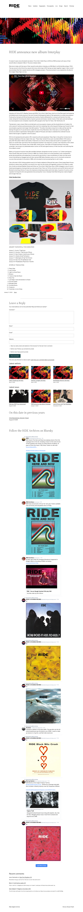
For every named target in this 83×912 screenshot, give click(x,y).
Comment (12, 309)
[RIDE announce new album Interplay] (41, 396)
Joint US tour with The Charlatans (62, 404)
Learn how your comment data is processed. (42, 359)
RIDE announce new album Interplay (41, 404)
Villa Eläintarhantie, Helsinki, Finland (19, 418)
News (15, 292)
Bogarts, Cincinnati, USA (24, 888)
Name (11, 326)
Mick (10, 883)
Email (11, 332)
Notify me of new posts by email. (19, 352)
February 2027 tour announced (17, 404)
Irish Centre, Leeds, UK (20, 883)
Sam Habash (12, 888)
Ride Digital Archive (14, 907)
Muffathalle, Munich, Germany (61, 380)
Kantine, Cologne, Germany (38, 380)
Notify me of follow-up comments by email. (22, 349)
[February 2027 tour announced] (19, 396)
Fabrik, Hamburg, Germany (16, 380)
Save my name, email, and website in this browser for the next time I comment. (32, 346)
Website (11, 339)
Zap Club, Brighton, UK (26, 877)
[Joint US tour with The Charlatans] (63, 396)
